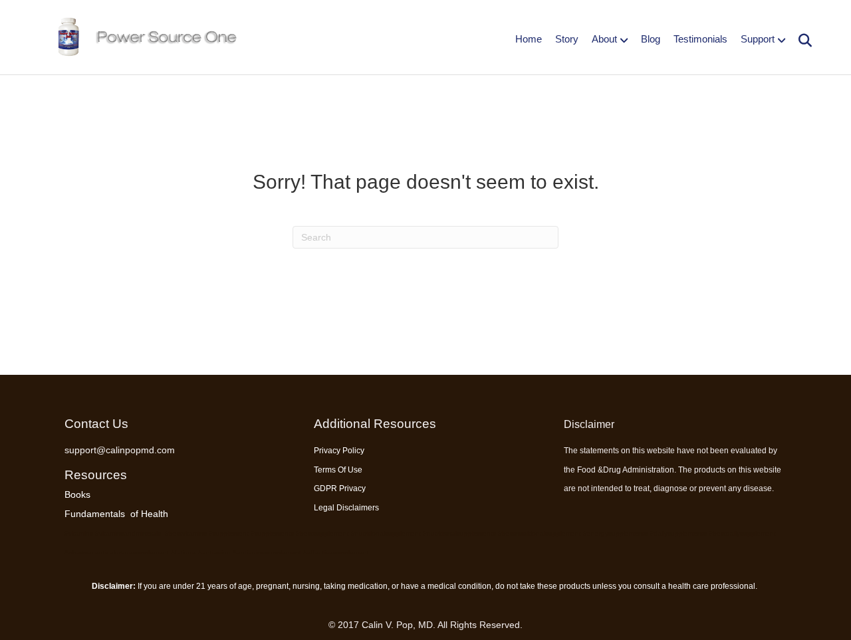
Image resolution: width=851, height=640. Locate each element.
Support (758, 39)
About (604, 39)
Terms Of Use (338, 470)
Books (77, 494)
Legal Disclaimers (346, 507)
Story (566, 39)
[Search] (800, 40)
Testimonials (700, 39)
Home (528, 39)
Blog (650, 39)
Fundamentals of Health (116, 513)
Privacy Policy (339, 450)
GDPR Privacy (340, 488)
